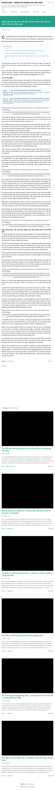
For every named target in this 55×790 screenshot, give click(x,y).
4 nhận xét (10, 713)
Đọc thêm (50, 466)
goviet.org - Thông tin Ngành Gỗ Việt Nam (22, 2)
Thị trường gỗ (9, 361)
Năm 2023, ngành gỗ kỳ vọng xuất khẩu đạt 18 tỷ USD (27, 90)
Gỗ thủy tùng (13, 11)
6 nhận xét (10, 775)
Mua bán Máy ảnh (25, 11)
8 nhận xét (10, 528)
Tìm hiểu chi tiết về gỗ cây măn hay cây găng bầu (22, 635)
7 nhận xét (10, 591)
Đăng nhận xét (11, 466)
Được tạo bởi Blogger (28, 784)
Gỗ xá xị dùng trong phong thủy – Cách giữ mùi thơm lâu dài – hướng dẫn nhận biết (27, 696)
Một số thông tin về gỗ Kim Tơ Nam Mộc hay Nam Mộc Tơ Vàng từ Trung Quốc (26, 511)
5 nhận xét (10, 651)
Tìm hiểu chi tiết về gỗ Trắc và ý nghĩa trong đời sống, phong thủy (27, 759)
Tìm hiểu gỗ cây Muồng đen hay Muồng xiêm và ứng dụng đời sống (26, 449)
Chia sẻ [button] (50, 361)
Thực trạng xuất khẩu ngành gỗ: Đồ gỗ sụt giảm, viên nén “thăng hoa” (21, 53)
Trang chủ (4, 11)
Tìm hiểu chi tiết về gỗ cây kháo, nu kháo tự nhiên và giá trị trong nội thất (27, 574)
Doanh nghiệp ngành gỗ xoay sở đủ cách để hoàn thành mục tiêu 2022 (31, 98)
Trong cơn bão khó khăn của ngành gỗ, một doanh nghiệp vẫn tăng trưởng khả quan (24, 50)
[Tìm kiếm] (49, 2)
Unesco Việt (36, 11)
